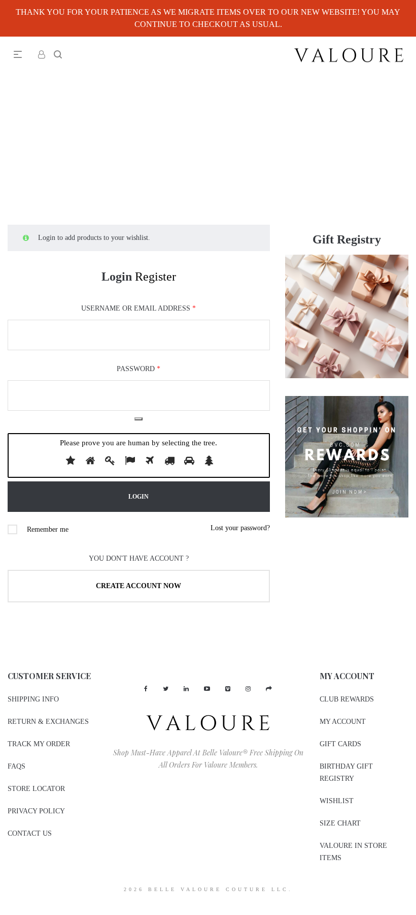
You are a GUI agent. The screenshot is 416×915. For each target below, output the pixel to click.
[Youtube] (207, 688)
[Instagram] (248, 688)
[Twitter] (165, 688)
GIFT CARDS (340, 744)
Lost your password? (240, 528)
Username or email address (138, 308)
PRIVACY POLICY (36, 811)
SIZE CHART (340, 823)
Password (138, 369)
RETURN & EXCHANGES (48, 721)
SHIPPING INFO (33, 699)
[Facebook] (146, 688)
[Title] (269, 688)
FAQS (16, 766)
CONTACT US (30, 833)
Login (116, 276)
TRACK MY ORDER (39, 744)
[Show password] (138, 418)
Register (155, 276)
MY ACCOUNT (343, 721)
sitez (6, 908)
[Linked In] (186, 688)
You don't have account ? (139, 558)
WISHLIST (337, 801)
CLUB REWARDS (347, 699)
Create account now (138, 586)
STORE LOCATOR (36, 788)
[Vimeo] (227, 688)
